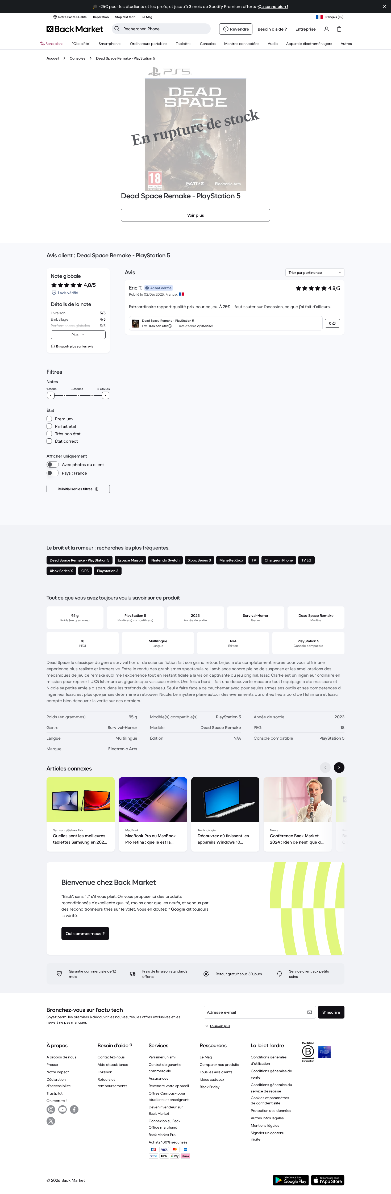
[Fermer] (384, 6)
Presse (52, 1064)
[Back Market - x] (51, 1121)
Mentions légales (265, 1125)
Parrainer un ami (162, 1057)
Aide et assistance (113, 1064)
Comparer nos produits (219, 1064)
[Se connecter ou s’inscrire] (326, 29)
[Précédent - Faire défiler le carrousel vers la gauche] (325, 767)
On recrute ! (56, 1100)
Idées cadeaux (212, 1079)
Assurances (158, 1078)
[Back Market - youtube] (62, 1109)
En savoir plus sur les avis (74, 346)
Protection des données (271, 1110)
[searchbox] (165, 28)
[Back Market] (75, 29)
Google (178, 909)
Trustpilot (55, 1093)
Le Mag (206, 1057)
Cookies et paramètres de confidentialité (270, 1100)
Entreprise (306, 29)
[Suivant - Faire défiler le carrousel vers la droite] (339, 767)
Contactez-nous (111, 1057)
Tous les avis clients (216, 1072)
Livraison (105, 1072)
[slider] (51, 395)
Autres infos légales (267, 1118)
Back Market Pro (162, 1134)
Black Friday (209, 1086)
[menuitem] (110, 43)
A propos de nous (61, 1057)
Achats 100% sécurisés (168, 1142)
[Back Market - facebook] (74, 1109)
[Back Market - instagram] (51, 1109)
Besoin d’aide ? (272, 29)
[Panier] (339, 29)
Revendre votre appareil (169, 1085)
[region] (195, 815)
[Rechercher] (117, 28)
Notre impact (58, 1072)
